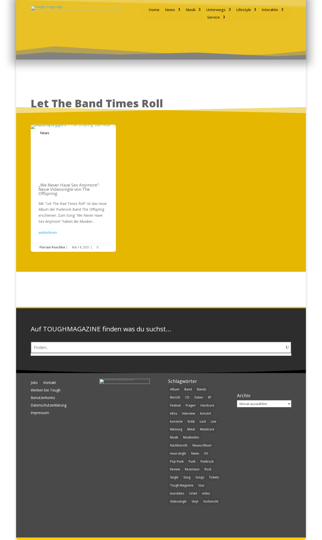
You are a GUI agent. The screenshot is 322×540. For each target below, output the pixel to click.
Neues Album (202, 445)
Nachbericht (178, 445)
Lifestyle (243, 10)
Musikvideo (191, 437)
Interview (188, 413)
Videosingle (178, 501)
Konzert (205, 413)
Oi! (206, 453)
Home (154, 10)
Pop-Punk (177, 461)
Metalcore (207, 429)
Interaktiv (270, 10)
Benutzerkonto (43, 398)
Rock (208, 469)
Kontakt (49, 383)
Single (174, 477)
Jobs (34, 383)
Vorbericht (210, 501)
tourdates (177, 493)
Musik (190, 10)
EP (209, 397)
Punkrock (207, 461)
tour (201, 485)
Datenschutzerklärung (48, 405)
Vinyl (195, 501)
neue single (178, 453)
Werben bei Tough (46, 390)
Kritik (191, 421)
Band (188, 389)
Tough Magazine (181, 485)
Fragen (190, 405)
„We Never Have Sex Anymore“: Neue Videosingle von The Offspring (73, 188)
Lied (203, 421)
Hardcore (207, 405)
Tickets (214, 477)
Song (186, 477)
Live (213, 421)
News (170, 10)
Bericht (175, 397)
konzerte (176, 421)
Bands (201, 389)
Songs (199, 477)
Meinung (176, 429)
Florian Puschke (52, 247)
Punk (192, 461)
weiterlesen (47, 232)
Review (175, 469)
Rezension (192, 469)
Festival (175, 405)
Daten (198, 397)
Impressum (40, 413)
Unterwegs (216, 10)
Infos (173, 413)
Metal (191, 429)
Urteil (193, 493)
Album (174, 389)
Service (213, 17)
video (206, 493)
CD (187, 397)
